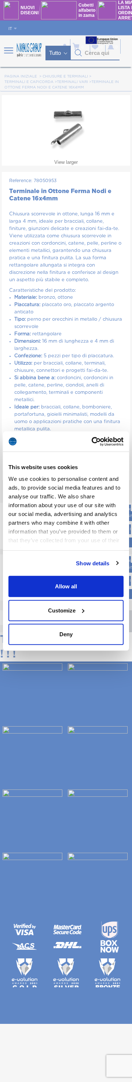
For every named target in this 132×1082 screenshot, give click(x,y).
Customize (62, 610)
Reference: (20, 180)
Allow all (66, 586)
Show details (92, 563)
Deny (66, 634)
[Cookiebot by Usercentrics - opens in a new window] (93, 441)
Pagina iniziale (20, 76)
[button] (78, 53)
